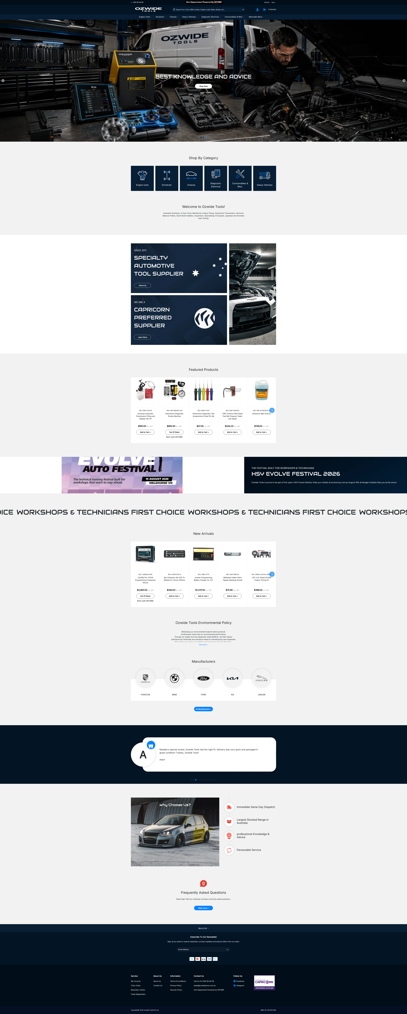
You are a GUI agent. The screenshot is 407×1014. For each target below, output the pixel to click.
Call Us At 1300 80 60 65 (204, 981)
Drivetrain (160, 17)
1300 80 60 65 (138, 2)
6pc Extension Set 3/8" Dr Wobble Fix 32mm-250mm (174, 578)
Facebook (240, 981)
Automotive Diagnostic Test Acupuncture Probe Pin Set (203, 415)
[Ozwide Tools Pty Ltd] (148, 9)
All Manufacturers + (203, 709)
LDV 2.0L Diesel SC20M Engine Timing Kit (261, 578)
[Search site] (243, 9)
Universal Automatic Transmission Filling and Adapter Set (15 (145, 416)
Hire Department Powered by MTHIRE (209, 990)
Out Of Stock (174, 432)
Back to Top (202, 928)
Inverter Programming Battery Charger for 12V (203, 578)
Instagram (240, 985)
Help (273, 2)
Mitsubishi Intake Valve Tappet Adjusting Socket (232, 578)
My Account (135, 981)
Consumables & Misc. (234, 17)
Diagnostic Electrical (210, 17)
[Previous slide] (2, 80)
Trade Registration (138, 994)
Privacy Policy (176, 985)
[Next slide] (404, 80)
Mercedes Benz (255, 17)
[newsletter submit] (227, 949)
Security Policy (176, 990)
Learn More (142, 337)
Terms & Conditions (178, 981)
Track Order (135, 985)
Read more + (203, 908)
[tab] (201, 137)
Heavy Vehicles (189, 17)
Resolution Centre (138, 990)
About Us (142, 285)
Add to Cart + (145, 432)
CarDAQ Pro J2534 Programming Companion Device (145, 580)
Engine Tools (144, 17)
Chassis (173, 17)
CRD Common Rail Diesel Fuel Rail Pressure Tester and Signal (232, 416)
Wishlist (266, 2)
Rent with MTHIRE (174, 437)
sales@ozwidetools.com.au (205, 985)
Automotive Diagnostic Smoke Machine (174, 415)
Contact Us (157, 985)
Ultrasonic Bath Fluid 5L (261, 414)
